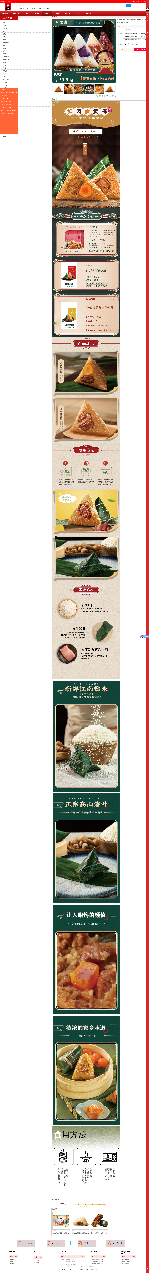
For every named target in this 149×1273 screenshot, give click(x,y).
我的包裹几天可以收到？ (97, 1261)
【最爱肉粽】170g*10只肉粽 (130, 36)
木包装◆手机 (139, 1)
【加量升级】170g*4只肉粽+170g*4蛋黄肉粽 (134, 33)
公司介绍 (36, 1260)
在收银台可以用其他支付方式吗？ (68, 1262)
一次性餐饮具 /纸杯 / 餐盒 (7, 113)
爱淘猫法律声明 (125, 1259)
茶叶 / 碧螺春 (4, 95)
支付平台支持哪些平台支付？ (67, 1260)
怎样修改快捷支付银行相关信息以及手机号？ (71, 1264)
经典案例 (74, 1267)
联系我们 (36, 1262)
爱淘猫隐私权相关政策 (127, 1261)
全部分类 (3, 89)
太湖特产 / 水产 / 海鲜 (6, 107)
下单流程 (12, 1263)
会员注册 (8, 1)
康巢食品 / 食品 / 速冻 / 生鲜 (7, 92)
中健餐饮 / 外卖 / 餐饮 (6, 101)
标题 (11, 1256)
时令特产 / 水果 (4, 98)
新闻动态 (80, 1267)
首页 (93, 1256)
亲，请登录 (2, 1)
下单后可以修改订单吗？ (97, 1263)
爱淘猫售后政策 (125, 1263)
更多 (16, 1256)
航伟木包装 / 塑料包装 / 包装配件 (8, 110)
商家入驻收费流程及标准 (97, 1259)
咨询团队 (91, 1267)
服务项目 (85, 1267)
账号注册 (12, 1259)
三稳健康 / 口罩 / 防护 (6, 104)
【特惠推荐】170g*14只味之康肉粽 (132, 39)
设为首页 (133, 1)
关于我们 (69, 1267)
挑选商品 (12, 1261)
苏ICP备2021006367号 (101, 1269)
